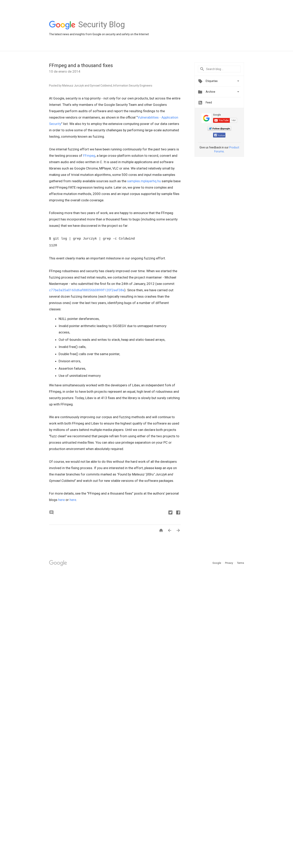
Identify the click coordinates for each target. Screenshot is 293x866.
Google (217, 562)
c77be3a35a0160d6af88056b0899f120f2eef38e (86, 290)
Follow (221, 135)
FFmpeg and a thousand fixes (81, 65)
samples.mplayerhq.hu (144, 181)
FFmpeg (89, 156)
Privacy (229, 562)
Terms (240, 562)
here (61, 500)
